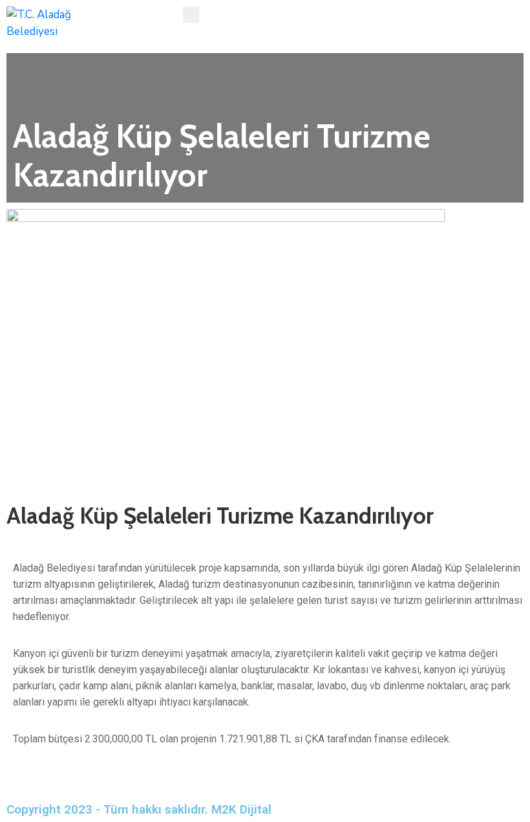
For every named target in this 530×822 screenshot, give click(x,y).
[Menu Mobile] (191, 14)
